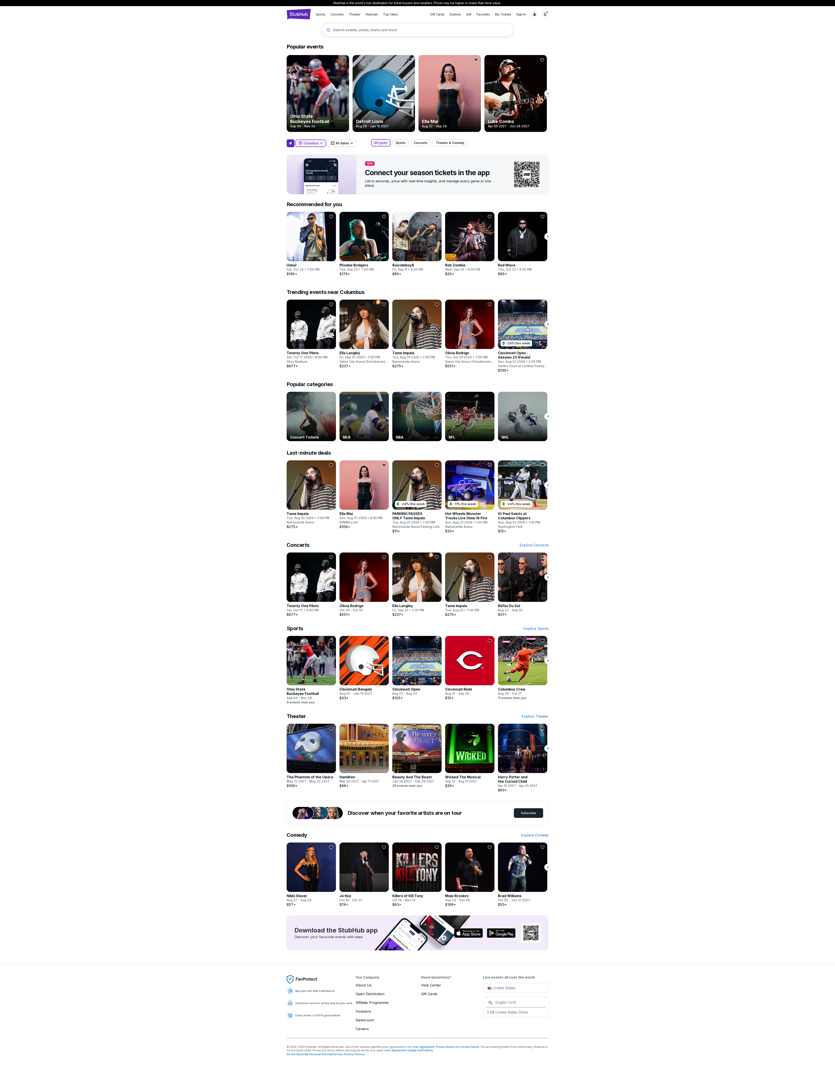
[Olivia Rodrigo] (469, 334)
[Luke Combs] (515, 93)
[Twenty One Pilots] (311, 334)
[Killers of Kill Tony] (417, 874)
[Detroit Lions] (384, 93)
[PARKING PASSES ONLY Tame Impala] (417, 497)
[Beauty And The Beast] (417, 756)
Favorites (483, 14)
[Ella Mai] (449, 93)
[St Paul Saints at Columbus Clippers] (522, 497)
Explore (455, 14)
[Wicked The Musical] (469, 756)
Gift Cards (437, 14)
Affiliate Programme (372, 1002)
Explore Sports (536, 628)
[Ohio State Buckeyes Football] (318, 93)
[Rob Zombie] (469, 244)
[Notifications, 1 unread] (545, 14)
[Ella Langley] (364, 334)
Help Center (431, 985)
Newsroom (365, 1020)
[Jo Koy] (364, 874)
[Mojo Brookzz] (469, 874)
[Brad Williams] (522, 874)
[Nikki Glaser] (311, 874)
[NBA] (417, 416)
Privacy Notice (445, 1046)
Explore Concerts (534, 545)
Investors (363, 1011)
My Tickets (503, 14)
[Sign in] (534, 14)
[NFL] (469, 416)
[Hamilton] (364, 756)
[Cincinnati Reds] (469, 668)
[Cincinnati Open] (417, 668)
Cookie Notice (470, 1046)
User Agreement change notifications (408, 1050)
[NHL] (522, 416)
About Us (364, 985)
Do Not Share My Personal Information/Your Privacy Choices (326, 1054)
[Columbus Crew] (522, 668)
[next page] (547, 93)
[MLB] (364, 416)
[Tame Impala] (417, 334)
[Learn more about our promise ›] (302, 979)
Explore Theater (535, 716)
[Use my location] (290, 143)
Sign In (521, 14)
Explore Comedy (535, 835)
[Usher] (311, 244)
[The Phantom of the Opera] (311, 756)
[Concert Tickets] (311, 416)
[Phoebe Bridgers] (364, 244)
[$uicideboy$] (417, 244)
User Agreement (423, 1046)
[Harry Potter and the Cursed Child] (522, 758)
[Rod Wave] (522, 244)
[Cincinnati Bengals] (364, 668)
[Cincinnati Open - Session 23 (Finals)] (522, 336)
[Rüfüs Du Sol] (522, 584)
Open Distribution (370, 994)
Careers (362, 1029)
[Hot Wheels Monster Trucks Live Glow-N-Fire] (469, 497)
